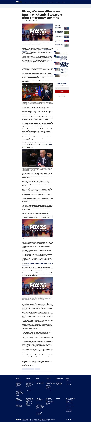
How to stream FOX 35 (39, 399)
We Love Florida (48, 379)
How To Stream (18, 399)
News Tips (48, 398)
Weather (28, 378)
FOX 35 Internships (39, 405)
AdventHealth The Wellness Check (50, 384)
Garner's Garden (48, 386)
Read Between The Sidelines (69, 380)
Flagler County (18, 384)
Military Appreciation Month (19, 394)
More (63, 2)
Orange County (18, 387)
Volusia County (18, 391)
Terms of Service (62, 96)
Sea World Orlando (59, 383)
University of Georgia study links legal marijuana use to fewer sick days (59, 32)
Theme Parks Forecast (29, 384)
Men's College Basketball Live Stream (70, 406)
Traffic (37, 378)
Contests (58, 398)
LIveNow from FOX (19, 405)
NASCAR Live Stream (69, 403)
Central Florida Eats (19, 406)
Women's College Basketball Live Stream (69, 408)
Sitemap (17, 395)
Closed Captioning (39, 412)
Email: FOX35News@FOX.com (49, 401)
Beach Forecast (28, 385)
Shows (17, 398)
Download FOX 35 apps (40, 407)
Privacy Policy (63, 95)
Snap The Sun (28, 390)
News (32, 368)
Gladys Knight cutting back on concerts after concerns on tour (59, 41)
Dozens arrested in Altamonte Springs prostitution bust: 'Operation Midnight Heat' (63, 58)
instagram (70, 419)
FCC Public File (38, 413)
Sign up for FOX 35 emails (40, 406)
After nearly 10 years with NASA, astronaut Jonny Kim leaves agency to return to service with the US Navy (64, 70)
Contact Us (38, 401)
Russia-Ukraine (26, 368)
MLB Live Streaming (69, 402)
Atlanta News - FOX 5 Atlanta (29, 404)
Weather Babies (48, 382)
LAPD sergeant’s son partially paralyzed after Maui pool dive (59, 45)
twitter (68, 419)
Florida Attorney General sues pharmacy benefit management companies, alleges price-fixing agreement (64, 64)
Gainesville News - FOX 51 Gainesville (30, 400)
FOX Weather (28, 387)
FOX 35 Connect (48, 404)
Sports (67, 378)
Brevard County (18, 383)
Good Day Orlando (19, 401)
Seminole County (19, 390)
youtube (72, 419)
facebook (66, 419)
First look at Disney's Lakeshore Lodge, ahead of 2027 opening (64, 75)
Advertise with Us (39, 408)
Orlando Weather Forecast (30, 382)
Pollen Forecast (28, 386)
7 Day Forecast (28, 383)
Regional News (29, 398)
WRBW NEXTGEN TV (39, 409)
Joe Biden (37, 368)
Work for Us (38, 404)
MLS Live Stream (68, 411)
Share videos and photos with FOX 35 (50, 403)
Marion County (18, 386)
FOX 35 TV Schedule (19, 400)
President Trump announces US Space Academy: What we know (59, 36)
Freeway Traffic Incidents (40, 382)
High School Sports (69, 384)
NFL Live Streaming (69, 399)
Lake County (18, 385)
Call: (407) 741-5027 (49, 399)
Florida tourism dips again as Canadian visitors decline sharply (64, 53)
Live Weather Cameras (29, 379)
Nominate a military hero (20, 392)
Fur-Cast (47, 387)
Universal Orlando (59, 384)
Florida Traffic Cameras (39, 383)
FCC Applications (38, 414)
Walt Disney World (59, 382)
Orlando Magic (68, 381)
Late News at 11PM (19, 404)
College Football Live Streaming (69, 401)
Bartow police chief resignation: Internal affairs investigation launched (59, 28)
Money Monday (48, 389)
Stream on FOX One (70, 398)
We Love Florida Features (60, 379)
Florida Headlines (19, 379)
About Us (38, 398)
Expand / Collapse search (74, 2)
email (74, 419)
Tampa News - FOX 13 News (29, 402)
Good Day (48, 378)
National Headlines (19, 382)
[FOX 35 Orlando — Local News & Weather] (19, 2)
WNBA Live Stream (69, 410)
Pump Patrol (38, 379)
